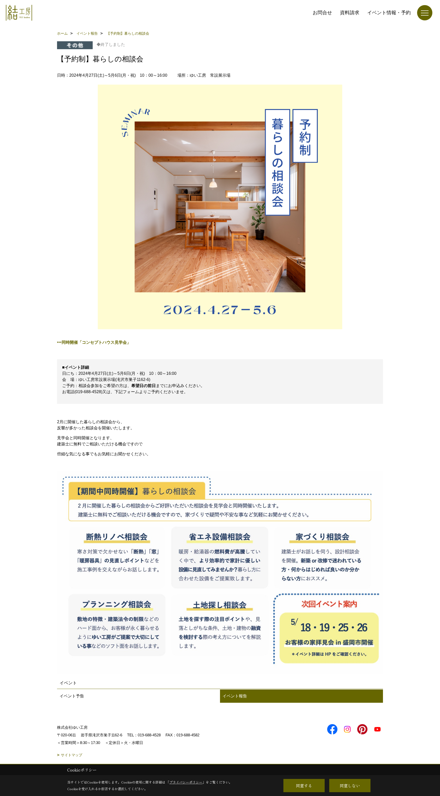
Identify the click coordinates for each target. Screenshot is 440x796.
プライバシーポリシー (185, 782)
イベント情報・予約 (389, 12)
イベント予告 (72, 696)
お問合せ (322, 12)
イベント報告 (235, 696)
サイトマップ (71, 755)
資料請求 (349, 12)
